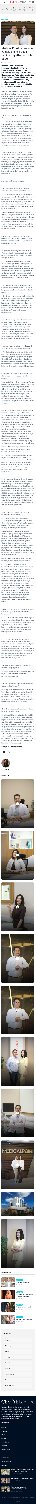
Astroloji (4, 1445)
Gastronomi (5, 1458)
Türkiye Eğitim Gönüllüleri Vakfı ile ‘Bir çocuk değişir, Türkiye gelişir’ (22, 1470)
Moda (3, 1435)
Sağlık (14, 8)
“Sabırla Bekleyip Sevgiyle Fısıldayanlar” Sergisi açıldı (19, 1488)
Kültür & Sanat (5, 1449)
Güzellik (3, 1438)
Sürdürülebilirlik (6, 1461)
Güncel (3, 1427)
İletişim (18, 1501)
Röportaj (4, 1431)
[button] (33, 2)
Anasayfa (5, 8)
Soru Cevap (5, 1442)
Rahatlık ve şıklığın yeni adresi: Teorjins (22, 1478)
